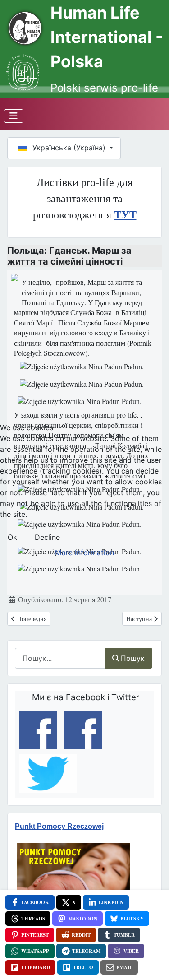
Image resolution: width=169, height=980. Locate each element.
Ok (12, 537)
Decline (47, 537)
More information (84, 552)
